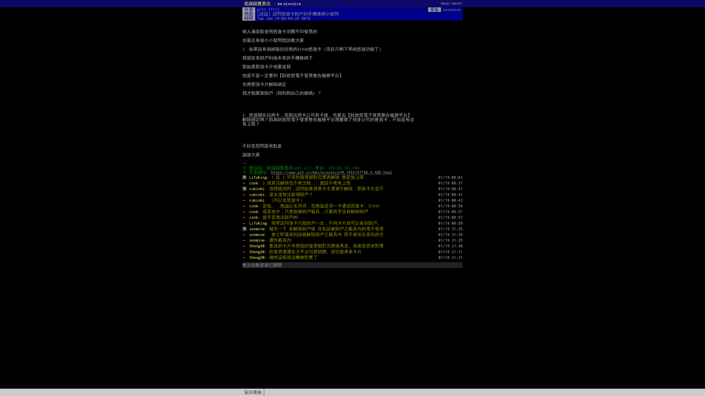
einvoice (289, 3)
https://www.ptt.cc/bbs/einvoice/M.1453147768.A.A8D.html (331, 172)
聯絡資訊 (445, 3)
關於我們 (457, 3)
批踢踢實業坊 (257, 3)
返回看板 (253, 392)
